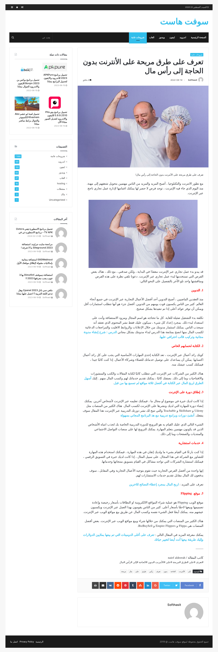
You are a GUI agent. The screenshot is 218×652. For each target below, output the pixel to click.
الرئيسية (39, 641)
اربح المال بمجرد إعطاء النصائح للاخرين (154, 484)
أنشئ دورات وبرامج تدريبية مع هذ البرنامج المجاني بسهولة (157, 415)
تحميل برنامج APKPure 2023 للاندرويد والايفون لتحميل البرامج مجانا (55, 78)
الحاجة (173, 571)
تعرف (158, 571)
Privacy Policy (27, 641)
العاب (151, 37)
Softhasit (192, 80)
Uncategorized (57, 199)
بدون (165, 571)
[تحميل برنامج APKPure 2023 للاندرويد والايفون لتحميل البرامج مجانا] (54, 67)
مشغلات (61, 189)
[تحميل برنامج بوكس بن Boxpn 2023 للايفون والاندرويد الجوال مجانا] (27, 70)
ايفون (172, 37)
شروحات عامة (137, 37)
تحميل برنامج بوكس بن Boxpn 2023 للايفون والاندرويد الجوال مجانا (28, 83)
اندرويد (183, 37)
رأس (151, 571)
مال (130, 571)
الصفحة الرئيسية (198, 37)
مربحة (123, 571)
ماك (63, 194)
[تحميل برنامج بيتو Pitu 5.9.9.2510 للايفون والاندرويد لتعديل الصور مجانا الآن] (54, 103)
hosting (61, 183)
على (137, 571)
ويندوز (162, 37)
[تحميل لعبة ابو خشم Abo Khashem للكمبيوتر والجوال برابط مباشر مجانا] (27, 104)
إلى (189, 571)
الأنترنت (182, 571)
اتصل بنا (14, 641)
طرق (144, 571)
